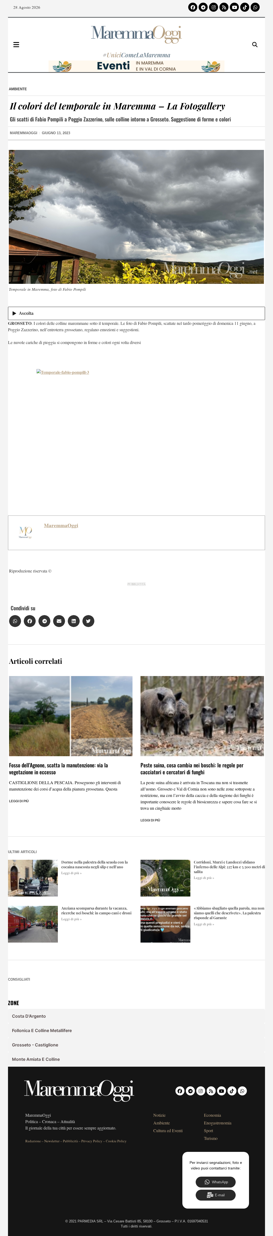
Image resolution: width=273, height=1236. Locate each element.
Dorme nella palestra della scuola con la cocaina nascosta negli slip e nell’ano (94, 864)
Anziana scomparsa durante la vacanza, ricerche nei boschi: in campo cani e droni (96, 910)
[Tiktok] (244, 7)
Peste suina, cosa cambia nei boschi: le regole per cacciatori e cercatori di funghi (191, 768)
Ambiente (18, 89)
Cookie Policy (116, 1141)
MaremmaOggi (61, 525)
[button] (15, 621)
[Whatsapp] (255, 7)
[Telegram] (203, 7)
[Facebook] (192, 7)
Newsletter (51, 1141)
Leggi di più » (71, 872)
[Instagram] (213, 7)
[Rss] (223, 7)
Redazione (33, 1141)
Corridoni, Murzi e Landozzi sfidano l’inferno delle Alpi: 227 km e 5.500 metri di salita (229, 867)
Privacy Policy (91, 1141)
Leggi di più (19, 801)
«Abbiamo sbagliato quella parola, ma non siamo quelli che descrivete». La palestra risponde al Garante (229, 913)
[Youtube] (234, 7)
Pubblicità (70, 1141)
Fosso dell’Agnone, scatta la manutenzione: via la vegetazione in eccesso (58, 768)
